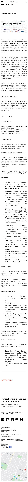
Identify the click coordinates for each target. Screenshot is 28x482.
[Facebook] (2, 419)
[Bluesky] (21, 419)
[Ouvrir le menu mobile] (2, 2)
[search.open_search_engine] (25, 2)
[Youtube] (16, 419)
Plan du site (3, 440)
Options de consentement (19, 440)
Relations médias (5, 428)
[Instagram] (12, 419)
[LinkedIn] (7, 419)
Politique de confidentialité (8, 430)
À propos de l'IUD (5, 427)
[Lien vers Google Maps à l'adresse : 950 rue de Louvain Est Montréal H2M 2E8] (14, 466)
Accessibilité (10, 439)
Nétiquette (4, 431)
